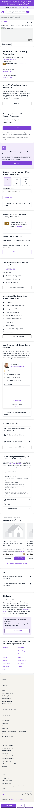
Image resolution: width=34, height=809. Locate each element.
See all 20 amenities (16, 336)
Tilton (20, 666)
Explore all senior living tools (17, 447)
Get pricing (17, 128)
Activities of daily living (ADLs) (9, 763)
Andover (5, 647)
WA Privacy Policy (6, 783)
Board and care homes (8, 718)
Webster (5, 670)
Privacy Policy (5, 778)
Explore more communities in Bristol (17, 563)
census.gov (12, 463)
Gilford (5, 657)
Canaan (5, 651)
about (7, 25)
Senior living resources (7, 748)
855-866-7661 (25, 7)
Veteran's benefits (6, 761)
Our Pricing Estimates (7, 696)
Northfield (21, 663)
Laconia (20, 657)
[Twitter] (28, 794)
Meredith (5, 660)
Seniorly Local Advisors (8, 758)
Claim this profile (17, 630)
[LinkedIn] (31, 794)
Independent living (6, 715)
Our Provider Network (7, 756)
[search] (28, 12)
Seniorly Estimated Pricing (9, 120)
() (11, 371)
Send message (17, 400)
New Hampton (22, 660)
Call (29, 805)
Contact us (5, 685)
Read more (17, 103)
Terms (3, 788)
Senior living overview (7, 736)
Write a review (17, 252)
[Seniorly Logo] (2, 11)
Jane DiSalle (15, 364)
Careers (4, 688)
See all (5, 21)
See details (8, 558)
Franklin (20, 654)
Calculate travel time (9, 59)
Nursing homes (6, 733)
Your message (8, 384)
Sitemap (21, 799)
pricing (12, 25)
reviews (17, 25)
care (22, 25)
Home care (5, 723)
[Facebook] (23, 794)
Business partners (6, 703)
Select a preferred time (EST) (10, 188)
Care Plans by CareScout (8, 745)
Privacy (13, 799)
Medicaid (4, 769)
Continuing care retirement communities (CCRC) (14, 731)
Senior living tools (6, 750)
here (28, 4)
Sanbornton (6, 666)
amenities (27, 25)
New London (6, 663)
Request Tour (8, 197)
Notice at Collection (7, 780)
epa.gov (19, 463)
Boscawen (21, 647)
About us (4, 682)
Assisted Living (10, 268)
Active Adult (5, 728)
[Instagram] (25, 794)
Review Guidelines (6, 698)
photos (3, 25)
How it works (5, 753)
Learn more (17, 163)
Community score (11, 63)
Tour (20, 805)
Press (3, 690)
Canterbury (21, 651)
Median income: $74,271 (12, 482)
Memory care (5, 720)
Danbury (5, 654)
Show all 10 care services (17, 287)
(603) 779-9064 (7, 77)
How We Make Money (7, 693)
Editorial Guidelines (7, 701)
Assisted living (5, 712)
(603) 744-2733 (7, 71)
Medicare (4, 766)
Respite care (5, 726)
